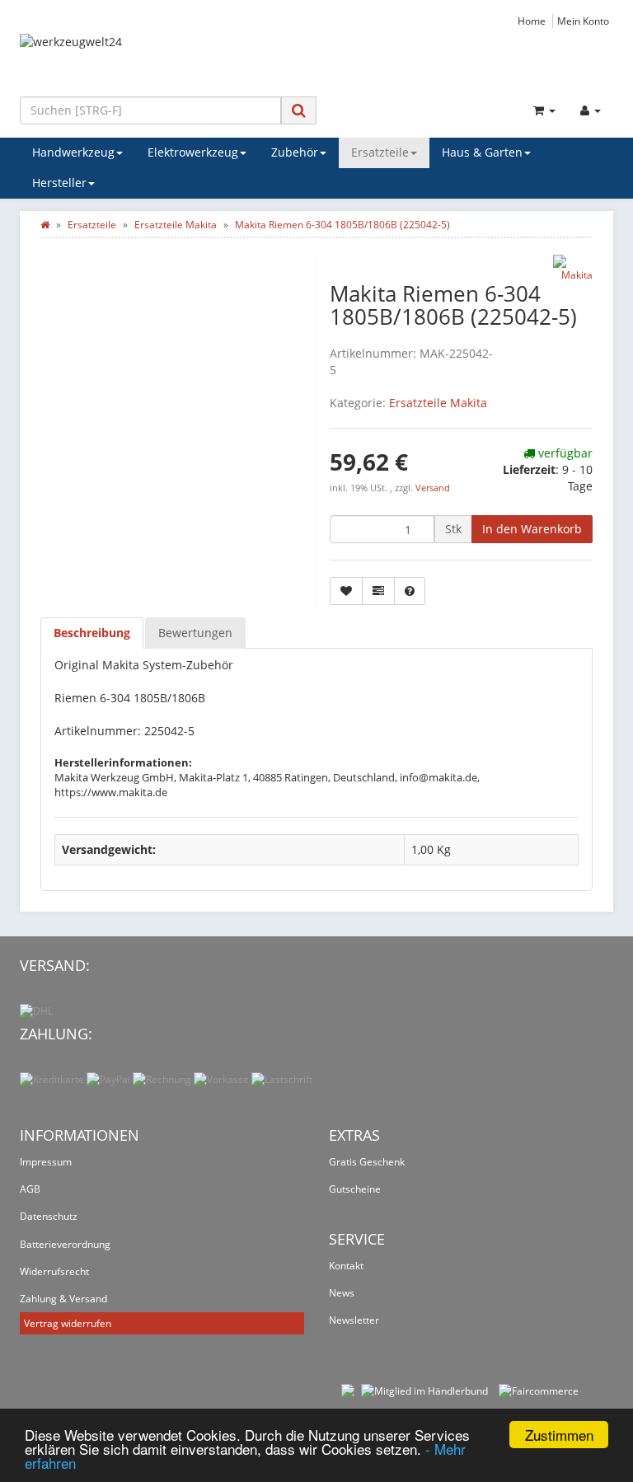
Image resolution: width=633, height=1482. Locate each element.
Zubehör (294, 152)
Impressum (46, 1162)
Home (532, 20)
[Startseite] (44, 225)
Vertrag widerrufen (67, 1323)
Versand (432, 488)
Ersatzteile (380, 152)
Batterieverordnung (65, 1244)
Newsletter (354, 1320)
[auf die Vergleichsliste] (378, 591)
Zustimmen (559, 1434)
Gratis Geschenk (367, 1162)
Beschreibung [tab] (92, 632)
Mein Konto (583, 20)
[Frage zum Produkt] (409, 591)
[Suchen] (299, 110)
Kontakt (346, 1266)
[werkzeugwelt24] (316, 58)
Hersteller (59, 182)
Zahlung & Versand (63, 1299)
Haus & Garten (482, 152)
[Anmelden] (590, 110)
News (341, 1293)
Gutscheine (355, 1189)
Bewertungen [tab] (195, 632)
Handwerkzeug (73, 152)
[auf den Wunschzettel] (346, 591)
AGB (30, 1189)
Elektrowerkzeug (193, 152)
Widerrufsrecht (54, 1271)
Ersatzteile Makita (438, 402)
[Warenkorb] (544, 110)
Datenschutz (48, 1216)
